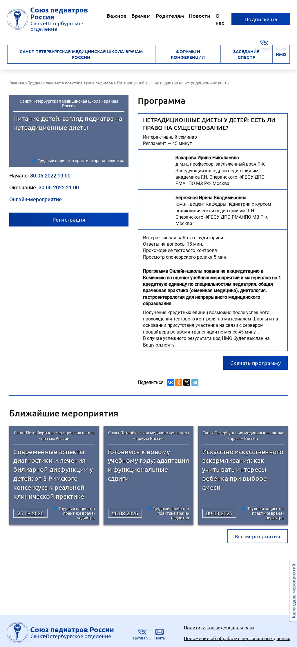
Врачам (141, 15)
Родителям (170, 15)
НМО (281, 54)
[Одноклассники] (178, 381)
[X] (186, 381)
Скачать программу (255, 363)
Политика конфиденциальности (219, 627)
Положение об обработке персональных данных (237, 638)
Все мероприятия (257, 536)
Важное (116, 15)
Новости (199, 15)
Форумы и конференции (188, 54)
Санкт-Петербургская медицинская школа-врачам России (81, 54)
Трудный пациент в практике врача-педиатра (81, 160)
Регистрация (69, 219)
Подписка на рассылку (261, 20)
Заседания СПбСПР (246, 54)
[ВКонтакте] (170, 381)
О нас (219, 19)
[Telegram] (194, 381)
